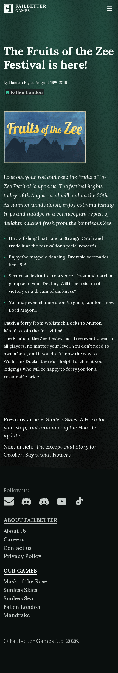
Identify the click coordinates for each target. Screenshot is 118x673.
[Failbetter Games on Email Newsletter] (9, 501)
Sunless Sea (18, 598)
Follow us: (16, 490)
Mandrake (17, 615)
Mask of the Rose (25, 581)
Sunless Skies (20, 590)
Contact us (18, 548)
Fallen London (27, 92)
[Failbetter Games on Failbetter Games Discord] (44, 501)
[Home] (25, 8)
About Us (15, 531)
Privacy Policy (22, 556)
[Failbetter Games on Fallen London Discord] (26, 501)
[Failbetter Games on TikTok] (79, 501)
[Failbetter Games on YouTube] (61, 501)
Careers (14, 539)
